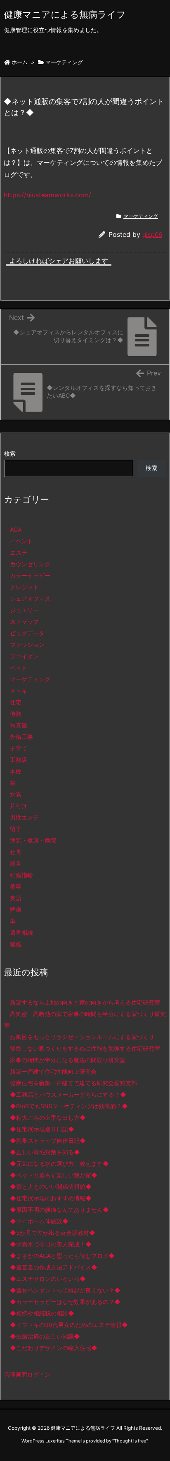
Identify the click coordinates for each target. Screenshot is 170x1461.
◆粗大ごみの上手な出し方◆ (48, 1117)
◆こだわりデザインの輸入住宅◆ (53, 1347)
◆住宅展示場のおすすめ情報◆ (51, 1198)
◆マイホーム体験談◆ (39, 1221)
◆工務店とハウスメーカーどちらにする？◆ (68, 1094)
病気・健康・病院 (33, 840)
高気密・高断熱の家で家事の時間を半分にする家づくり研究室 (85, 1019)
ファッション (27, 644)
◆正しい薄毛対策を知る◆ (45, 1151)
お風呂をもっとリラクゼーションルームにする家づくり (82, 1036)
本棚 (15, 771)
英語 (15, 897)
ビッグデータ (27, 633)
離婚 (15, 943)
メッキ (18, 690)
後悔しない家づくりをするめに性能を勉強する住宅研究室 (85, 1048)
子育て (18, 748)
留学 (15, 828)
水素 (15, 794)
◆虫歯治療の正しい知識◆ (45, 1336)
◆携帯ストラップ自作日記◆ (48, 1140)
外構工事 (21, 736)
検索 (10, 453)
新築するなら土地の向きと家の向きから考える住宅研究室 (85, 1002)
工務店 (18, 759)
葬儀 (15, 909)
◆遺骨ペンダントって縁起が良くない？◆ (65, 1290)
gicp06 (152, 234)
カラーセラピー (30, 575)
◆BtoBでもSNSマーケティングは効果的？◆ (69, 1105)
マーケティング (64, 62)
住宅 (15, 702)
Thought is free (130, 1441)
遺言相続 (21, 932)
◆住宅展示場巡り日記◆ (42, 1128)
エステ (18, 552)
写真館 (18, 725)
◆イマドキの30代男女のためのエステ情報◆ (69, 1324)
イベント (21, 540)
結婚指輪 (21, 874)
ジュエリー (24, 610)
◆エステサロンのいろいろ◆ (48, 1278)
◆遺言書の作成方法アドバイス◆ (53, 1267)
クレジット (24, 586)
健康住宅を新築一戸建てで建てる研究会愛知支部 (73, 1082)
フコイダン (24, 656)
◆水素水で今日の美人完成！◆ (51, 1244)
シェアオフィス (30, 598)
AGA (15, 529)
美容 (15, 886)
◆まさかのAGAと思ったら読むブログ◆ (62, 1255)
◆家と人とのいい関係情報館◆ (51, 1186)
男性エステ (24, 817)
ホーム (20, 62)
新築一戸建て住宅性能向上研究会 (53, 1071)
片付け (18, 805)
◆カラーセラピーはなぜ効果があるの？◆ (65, 1301)
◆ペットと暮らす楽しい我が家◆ (53, 1175)
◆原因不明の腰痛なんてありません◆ (59, 1209)
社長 (15, 851)
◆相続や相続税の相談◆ (42, 1313)
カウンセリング (30, 563)
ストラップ (24, 621)
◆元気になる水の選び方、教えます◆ (59, 1163)
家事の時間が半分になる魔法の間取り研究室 (67, 1059)
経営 (15, 863)
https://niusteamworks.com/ (47, 195)
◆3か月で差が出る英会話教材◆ (52, 1232)
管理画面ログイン (27, 1374)
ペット (18, 667)
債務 (15, 713)
